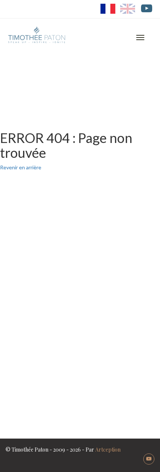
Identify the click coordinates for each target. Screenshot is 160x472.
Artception (108, 449)
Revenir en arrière (20, 167)
